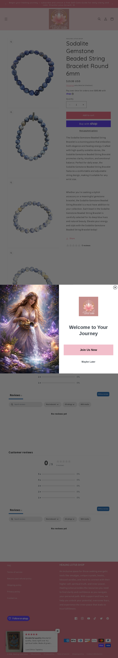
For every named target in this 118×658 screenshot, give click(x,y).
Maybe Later (88, 361)
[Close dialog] (115, 287)
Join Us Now (88, 349)
